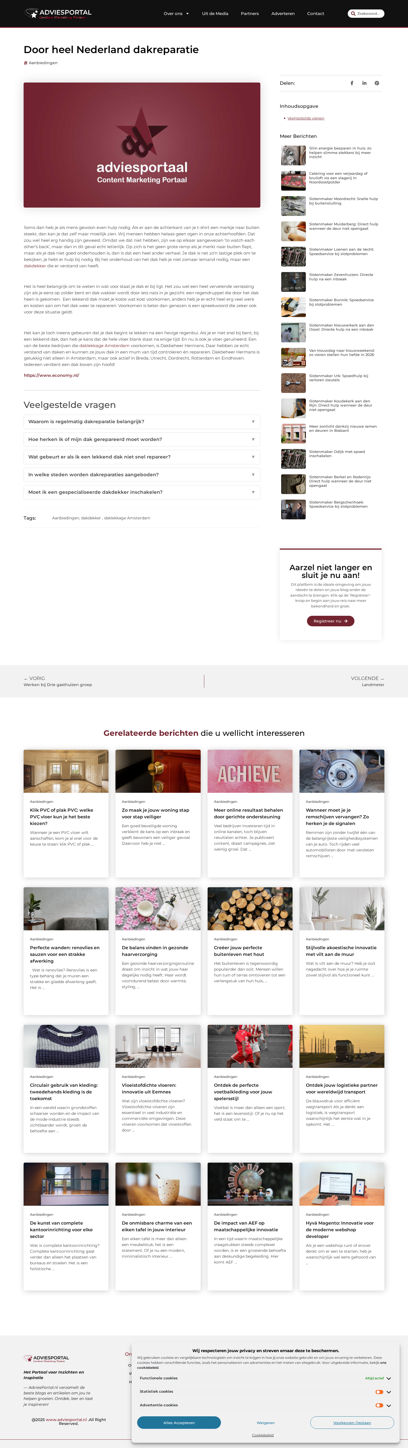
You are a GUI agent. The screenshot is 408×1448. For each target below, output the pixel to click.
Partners (250, 13)
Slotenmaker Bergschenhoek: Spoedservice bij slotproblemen (338, 504)
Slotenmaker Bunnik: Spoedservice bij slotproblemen (341, 302)
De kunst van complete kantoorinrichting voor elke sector (61, 1229)
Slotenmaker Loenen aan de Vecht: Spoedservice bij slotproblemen (341, 251)
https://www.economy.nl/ (51, 375)
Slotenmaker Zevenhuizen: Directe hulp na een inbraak (341, 276)
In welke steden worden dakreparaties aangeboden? (142, 474)
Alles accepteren (179, 1422)
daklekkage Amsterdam (104, 345)
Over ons (173, 13)
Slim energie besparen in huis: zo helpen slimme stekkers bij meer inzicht (340, 152)
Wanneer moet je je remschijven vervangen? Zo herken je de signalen (337, 817)
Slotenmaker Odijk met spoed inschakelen (337, 453)
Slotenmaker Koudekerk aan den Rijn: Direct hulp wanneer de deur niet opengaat (340, 405)
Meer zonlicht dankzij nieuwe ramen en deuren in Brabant (343, 428)
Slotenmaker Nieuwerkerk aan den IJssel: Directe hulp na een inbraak (341, 327)
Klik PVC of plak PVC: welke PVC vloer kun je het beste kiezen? (61, 817)
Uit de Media (215, 13)
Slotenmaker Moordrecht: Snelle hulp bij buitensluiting (343, 200)
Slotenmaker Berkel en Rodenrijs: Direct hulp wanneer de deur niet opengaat (340, 481)
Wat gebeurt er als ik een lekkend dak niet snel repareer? (142, 457)
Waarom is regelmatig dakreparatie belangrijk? (142, 421)
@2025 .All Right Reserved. (69, 1421)
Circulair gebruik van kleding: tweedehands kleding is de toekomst (64, 1092)
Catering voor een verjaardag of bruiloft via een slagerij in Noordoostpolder (338, 177)
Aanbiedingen (43, 62)
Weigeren (266, 1422)
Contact (315, 13)
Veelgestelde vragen (306, 118)
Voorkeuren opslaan (352, 1422)
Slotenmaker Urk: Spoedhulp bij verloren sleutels (338, 377)
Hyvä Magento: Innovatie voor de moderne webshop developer (340, 1229)
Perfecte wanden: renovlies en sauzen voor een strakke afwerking (65, 954)
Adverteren (283, 13)
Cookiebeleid (263, 1435)
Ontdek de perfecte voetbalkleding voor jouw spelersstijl (243, 1092)
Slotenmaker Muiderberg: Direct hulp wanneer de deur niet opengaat (343, 226)
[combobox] (366, 13)
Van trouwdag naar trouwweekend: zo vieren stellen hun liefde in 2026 (342, 352)
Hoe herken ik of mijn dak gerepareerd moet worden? (142, 439)
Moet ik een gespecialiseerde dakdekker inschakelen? (142, 492)
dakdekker (35, 265)
